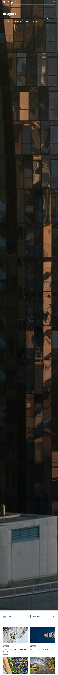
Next (16, 621)
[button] (54, 2)
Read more (5, 654)
